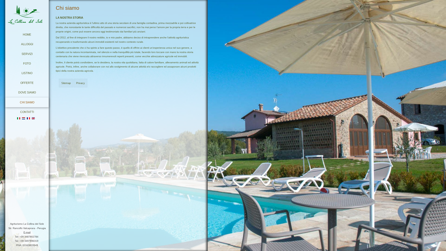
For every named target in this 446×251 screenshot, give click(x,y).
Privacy (80, 83)
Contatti (27, 111)
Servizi (27, 53)
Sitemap (66, 83)
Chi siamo (27, 102)
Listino (27, 73)
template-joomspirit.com (444, 229)
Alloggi (27, 44)
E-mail (27, 232)
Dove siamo (27, 92)
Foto (27, 63)
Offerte (27, 82)
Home (27, 34)
